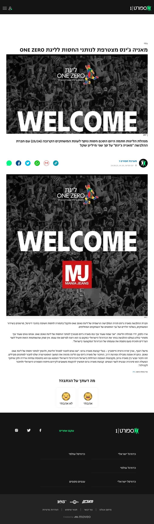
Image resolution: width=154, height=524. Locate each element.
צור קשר (88, 509)
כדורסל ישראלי (126, 481)
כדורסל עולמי (77, 454)
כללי (146, 44)
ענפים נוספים (77, 481)
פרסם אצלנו (105, 509)
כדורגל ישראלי (127, 454)
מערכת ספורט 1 (128, 161)
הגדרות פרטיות (50, 509)
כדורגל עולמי (128, 467)
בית (134, 372)
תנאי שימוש (71, 509)
